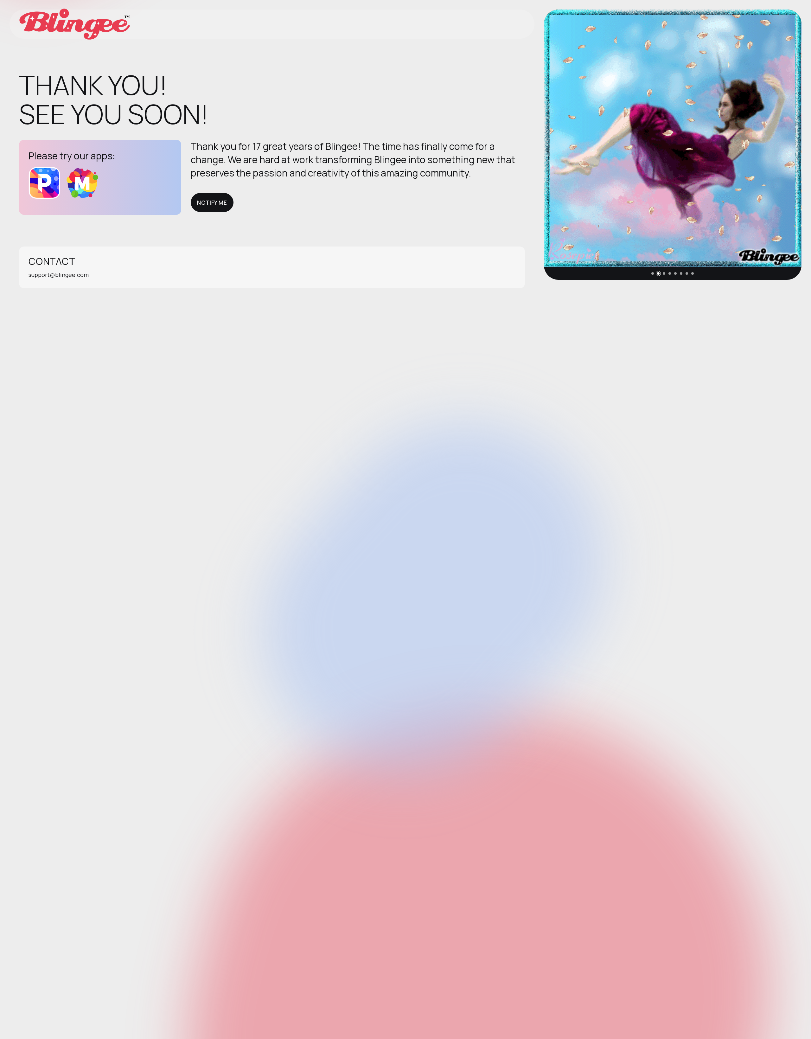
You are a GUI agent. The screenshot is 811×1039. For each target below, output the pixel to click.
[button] (652, 273)
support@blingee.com (59, 275)
